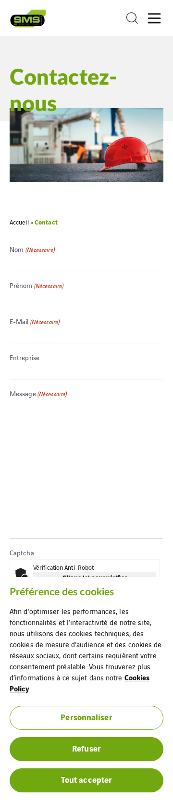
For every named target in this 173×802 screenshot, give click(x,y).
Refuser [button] (86, 748)
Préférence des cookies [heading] (62, 592)
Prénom (36, 285)
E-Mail (35, 321)
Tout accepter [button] (86, 779)
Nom (32, 249)
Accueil (19, 221)
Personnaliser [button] (86, 717)
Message (38, 393)
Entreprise (24, 357)
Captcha (22, 552)
